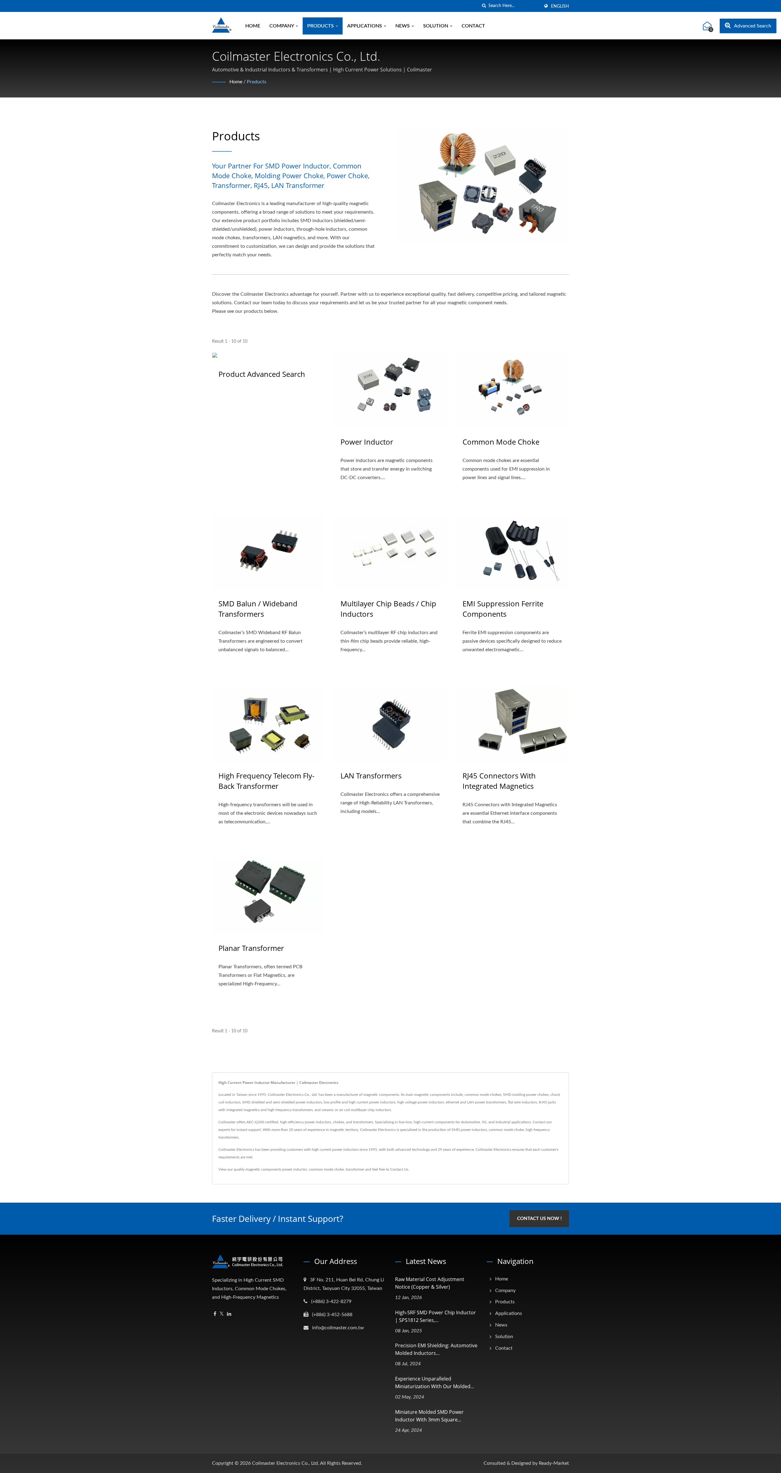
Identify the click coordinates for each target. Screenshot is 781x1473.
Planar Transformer (251, 948)
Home (252, 25)
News (403, 25)
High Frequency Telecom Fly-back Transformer (266, 781)
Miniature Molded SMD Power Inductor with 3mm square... (429, 1416)
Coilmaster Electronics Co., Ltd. (285, 1463)
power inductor (294, 1169)
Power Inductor (366, 442)
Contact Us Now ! (539, 1218)
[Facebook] (215, 1314)
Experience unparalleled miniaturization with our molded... (434, 1382)
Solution (436, 25)
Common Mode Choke (500, 442)
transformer (355, 1169)
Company (282, 25)
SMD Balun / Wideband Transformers (257, 608)
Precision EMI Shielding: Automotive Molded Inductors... (436, 1349)
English (560, 6)
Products (321, 25)
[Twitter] (221, 1314)
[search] (483, 6)
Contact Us (399, 1169)
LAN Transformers (370, 776)
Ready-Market (554, 1463)
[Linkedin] (229, 1314)
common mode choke (326, 1169)
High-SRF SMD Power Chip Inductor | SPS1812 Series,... (435, 1316)
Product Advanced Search (261, 374)
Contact (473, 25)
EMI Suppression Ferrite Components (502, 608)
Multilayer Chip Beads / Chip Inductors (388, 608)
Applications (365, 25)
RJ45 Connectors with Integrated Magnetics (499, 781)
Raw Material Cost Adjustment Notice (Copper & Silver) (429, 1283)
